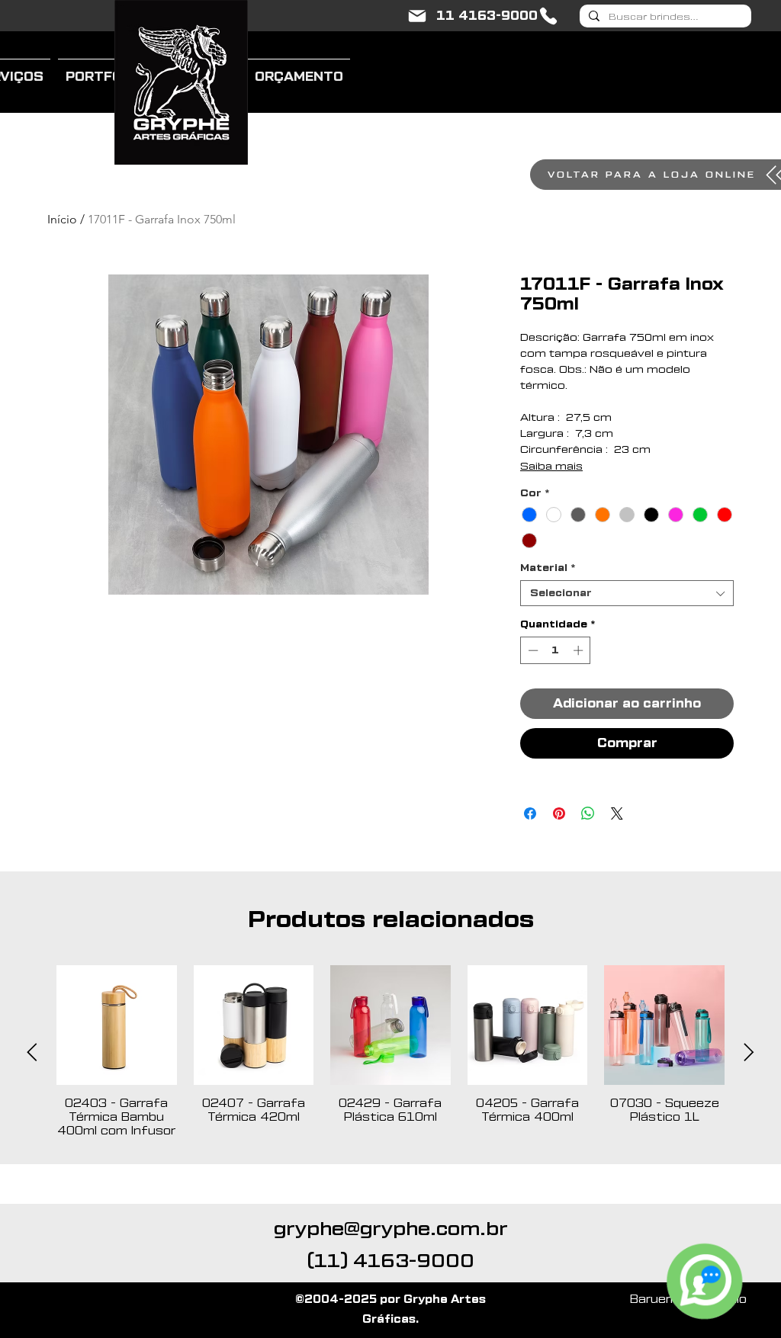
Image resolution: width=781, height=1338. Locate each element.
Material (547, 568)
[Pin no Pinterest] (559, 813)
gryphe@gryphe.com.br (391, 1229)
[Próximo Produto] (749, 1052)
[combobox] (627, 593)
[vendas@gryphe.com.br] (417, 16)
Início (62, 219)
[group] (390, 1052)
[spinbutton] (555, 650)
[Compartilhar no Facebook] (530, 813)
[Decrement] (531, 650)
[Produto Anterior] (32, 1052)
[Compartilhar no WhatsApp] (588, 813)
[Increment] (579, 650)
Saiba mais (551, 466)
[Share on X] (617, 813)
